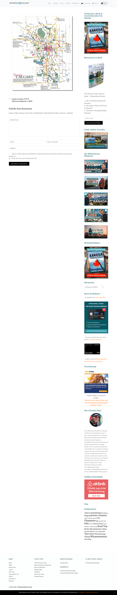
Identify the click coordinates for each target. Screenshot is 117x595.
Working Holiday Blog (92, 563)
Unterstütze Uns (14, 574)
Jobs (86, 523)
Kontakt (11, 581)
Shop (96, 3)
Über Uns (11, 572)
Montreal (91, 523)
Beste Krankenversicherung (42, 565)
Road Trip (102, 526)
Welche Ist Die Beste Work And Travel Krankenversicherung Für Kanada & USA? (96, 402)
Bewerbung (104, 513)
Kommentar (14, 120)
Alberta (87, 513)
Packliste (37, 572)
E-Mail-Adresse (53, 142)
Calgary (86, 518)
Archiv (11, 570)
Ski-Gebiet (102, 529)
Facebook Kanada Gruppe (68, 571)
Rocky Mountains (91, 529)
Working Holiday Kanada (24, 587)
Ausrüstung (95, 512)
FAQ (98, 518)
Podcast (55, 3)
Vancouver (89, 533)
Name (12, 142)
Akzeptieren (82, 592)
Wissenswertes (98, 536)
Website (13, 148)
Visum (87, 536)
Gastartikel (100, 521)
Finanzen (89, 520)
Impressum (12, 579)
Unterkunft (101, 531)
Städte (91, 531)
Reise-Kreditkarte (39, 567)
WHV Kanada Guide (40, 563)
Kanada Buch (64, 563)
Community (87, 3)
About (61, 3)
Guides (104, 521)
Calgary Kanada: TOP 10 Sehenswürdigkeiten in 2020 (22, 100)
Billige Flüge (38, 570)
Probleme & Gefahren (89, 526)
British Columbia (99, 515)
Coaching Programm (92, 518)
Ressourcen (75, 3)
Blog (49, 3)
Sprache (86, 531)
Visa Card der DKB (100, 297)
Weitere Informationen (92, 592)
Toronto (96, 531)
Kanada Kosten (39, 576)
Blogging (87, 516)
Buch (105, 3)
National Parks (98, 524)
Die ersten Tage (39, 574)
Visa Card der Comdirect (95, 339)
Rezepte (96, 526)
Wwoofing (87, 539)
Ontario (105, 523)
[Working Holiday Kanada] (19, 3)
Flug (96, 521)
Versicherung (100, 534)
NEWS (11, 576)
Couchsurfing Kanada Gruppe (69, 573)
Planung (67, 3)
